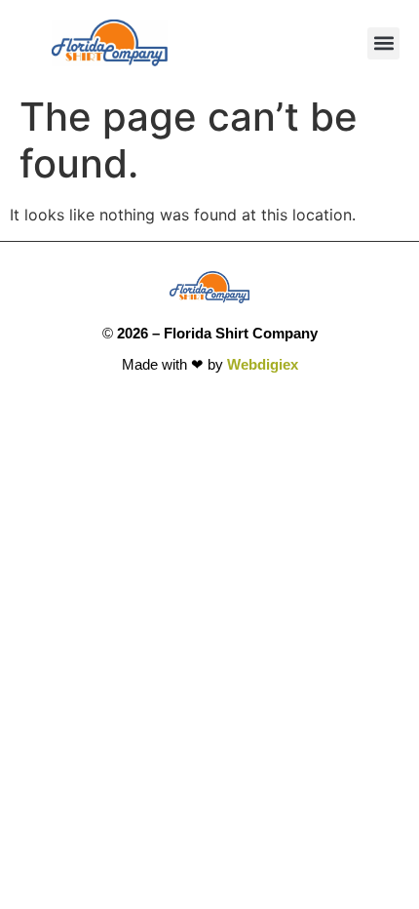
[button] (383, 43)
